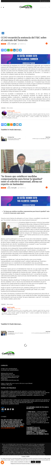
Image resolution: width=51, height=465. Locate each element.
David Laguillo (14, 43)
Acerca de (3, 107)
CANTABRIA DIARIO (17, 112)
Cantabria (3, 43)
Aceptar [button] (33, 461)
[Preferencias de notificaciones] (2, 462)
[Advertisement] (25, 20)
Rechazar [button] (38, 461)
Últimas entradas (10, 107)
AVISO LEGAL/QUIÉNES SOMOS (12, 427)
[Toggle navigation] (3, 33)
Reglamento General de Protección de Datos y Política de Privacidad (25, 463)
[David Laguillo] (4, 113)
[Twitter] (3, 7)
